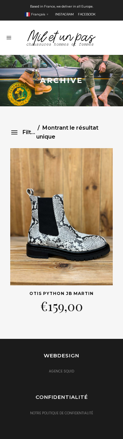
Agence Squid (61, 371)
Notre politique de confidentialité (61, 413)
